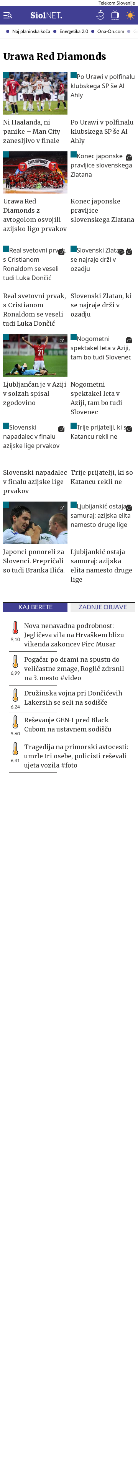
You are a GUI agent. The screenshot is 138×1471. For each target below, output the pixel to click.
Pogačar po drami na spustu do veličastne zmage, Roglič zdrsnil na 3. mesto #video (74, 669)
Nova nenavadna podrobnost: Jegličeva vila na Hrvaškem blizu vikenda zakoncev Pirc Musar (74, 635)
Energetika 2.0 (73, 31)
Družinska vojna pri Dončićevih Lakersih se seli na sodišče (73, 697)
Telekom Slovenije (117, 3)
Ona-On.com (110, 31)
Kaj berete (35, 607)
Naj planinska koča (31, 31)
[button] (6, 15)
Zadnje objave (103, 607)
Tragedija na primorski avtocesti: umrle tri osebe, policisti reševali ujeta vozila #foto (76, 756)
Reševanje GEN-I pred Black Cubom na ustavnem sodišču (68, 724)
